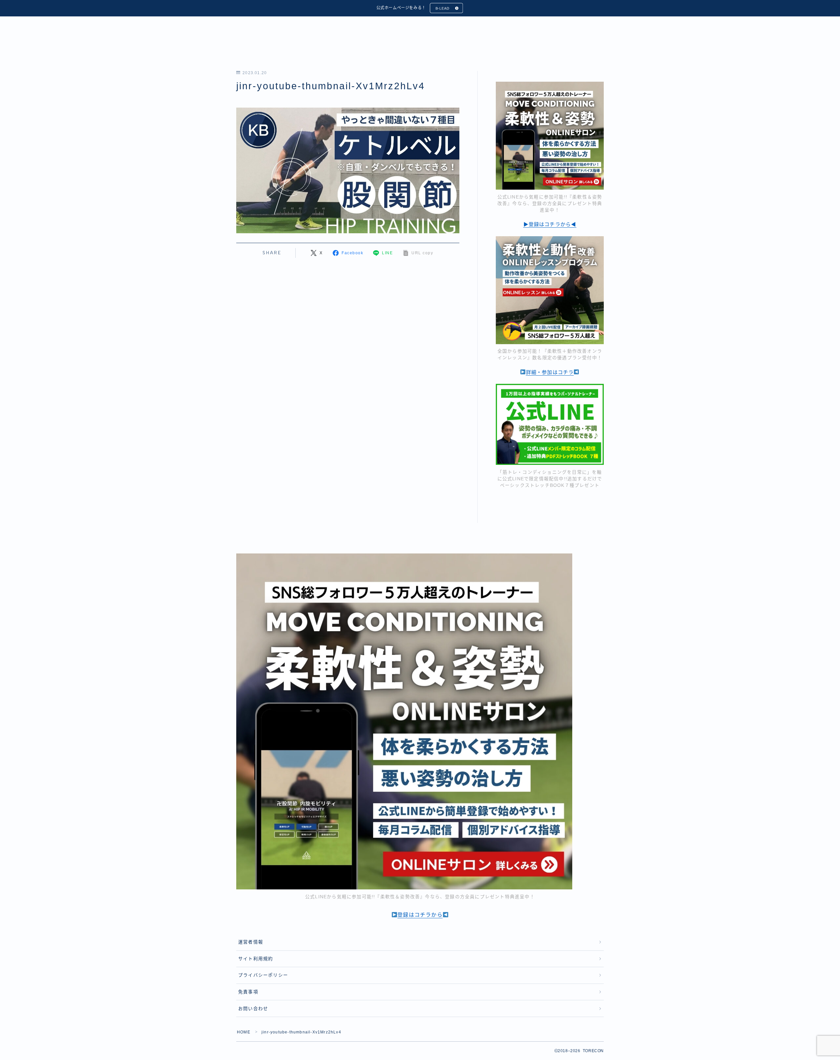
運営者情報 (250, 942)
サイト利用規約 (255, 958)
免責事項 (248, 991)
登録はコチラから (420, 915)
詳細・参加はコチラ (550, 372)
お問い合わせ (253, 1008)
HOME (243, 1032)
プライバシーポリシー (263, 975)
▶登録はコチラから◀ (550, 224)
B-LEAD (442, 8)
